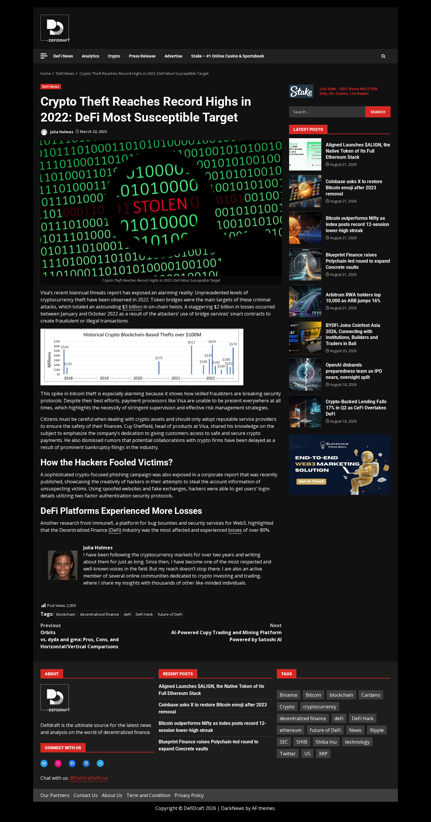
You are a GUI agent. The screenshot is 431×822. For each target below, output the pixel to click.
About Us (112, 795)
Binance (288, 695)
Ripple (377, 730)
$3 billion (132, 306)
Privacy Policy (189, 795)
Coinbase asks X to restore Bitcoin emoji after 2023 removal (305, 191)
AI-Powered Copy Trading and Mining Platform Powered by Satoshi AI (226, 632)
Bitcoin (313, 695)
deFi (127, 614)
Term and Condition (148, 795)
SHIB (301, 742)
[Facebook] (72, 763)
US (307, 753)
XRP (323, 753)
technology (357, 742)
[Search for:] (327, 111)
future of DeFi (170, 614)
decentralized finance (99, 614)
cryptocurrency (319, 706)
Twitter (288, 753)
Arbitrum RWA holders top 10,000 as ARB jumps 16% (305, 301)
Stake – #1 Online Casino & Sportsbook (227, 56)
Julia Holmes (61, 131)
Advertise (173, 56)
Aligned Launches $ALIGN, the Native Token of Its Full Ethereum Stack (305, 154)
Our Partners (54, 795)
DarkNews (232, 808)
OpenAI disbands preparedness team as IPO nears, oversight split (305, 374)
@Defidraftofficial (89, 778)
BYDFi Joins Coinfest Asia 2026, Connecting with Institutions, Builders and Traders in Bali (305, 338)
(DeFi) (114, 530)
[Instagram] (58, 763)
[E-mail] (51, 598)
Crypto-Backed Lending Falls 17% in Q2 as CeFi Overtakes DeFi (305, 411)
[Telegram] (100, 763)
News (355, 730)
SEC (284, 742)
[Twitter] (43, 763)
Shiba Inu (326, 742)
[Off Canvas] (43, 55)
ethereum (290, 730)
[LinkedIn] (86, 763)
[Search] (383, 56)
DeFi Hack (144, 614)
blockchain (65, 614)
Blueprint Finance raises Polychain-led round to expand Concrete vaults (305, 264)
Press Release (142, 56)
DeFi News (63, 56)
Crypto (114, 56)
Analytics (90, 56)
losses (235, 530)
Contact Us (86, 795)
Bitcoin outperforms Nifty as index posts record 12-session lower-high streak (305, 228)
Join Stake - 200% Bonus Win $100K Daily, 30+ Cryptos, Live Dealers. (349, 91)
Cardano (371, 695)
